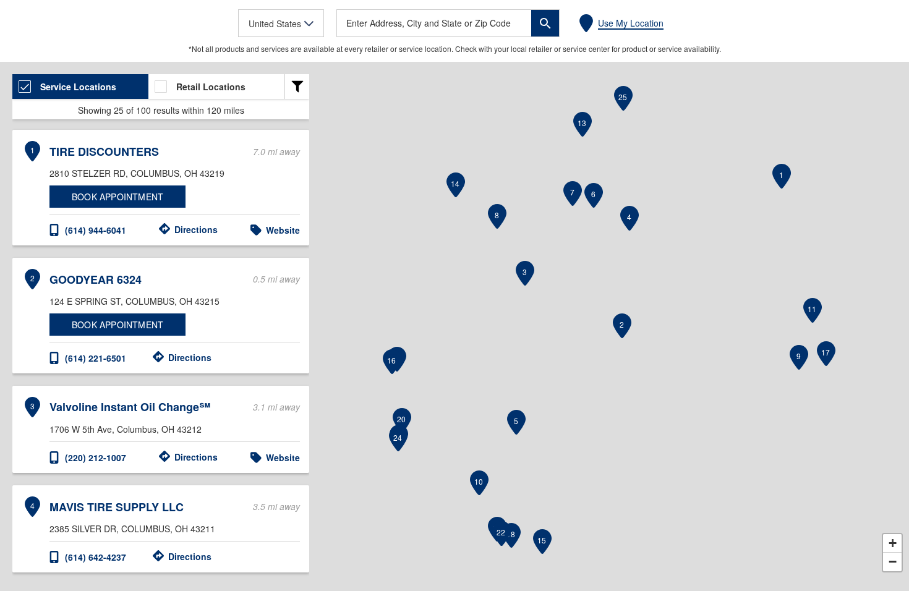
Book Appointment (117, 196)
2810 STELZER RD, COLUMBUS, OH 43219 (136, 173)
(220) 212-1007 (95, 457)
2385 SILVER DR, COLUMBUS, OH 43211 (132, 528)
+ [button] (893, 543)
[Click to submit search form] (545, 23)
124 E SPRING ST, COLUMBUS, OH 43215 (134, 301)
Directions (196, 229)
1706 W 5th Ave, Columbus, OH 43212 (125, 429)
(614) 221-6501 (95, 358)
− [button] (893, 561)
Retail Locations (210, 86)
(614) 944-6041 (95, 230)
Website (283, 230)
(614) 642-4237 (95, 557)
